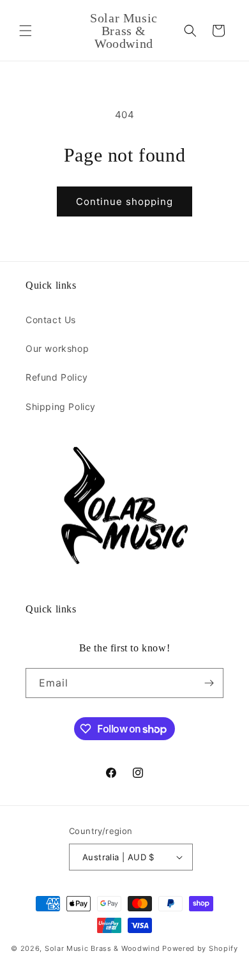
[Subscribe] (209, 683)
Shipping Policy (61, 406)
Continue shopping (124, 201)
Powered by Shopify (200, 948)
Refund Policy (57, 377)
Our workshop (57, 348)
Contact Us (51, 319)
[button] (25, 31)
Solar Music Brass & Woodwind (102, 948)
